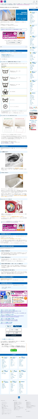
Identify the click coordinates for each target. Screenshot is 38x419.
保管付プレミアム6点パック (17, 404)
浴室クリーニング (3, 404)
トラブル (31, 87)
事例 (30, 88)
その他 (11, 378)
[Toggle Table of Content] (26, 46)
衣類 (30, 101)
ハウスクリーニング (3, 400)
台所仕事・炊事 (21, 385)
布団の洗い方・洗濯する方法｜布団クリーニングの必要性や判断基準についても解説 (12, 29)
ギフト (26, 409)
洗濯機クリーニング (4, 407)
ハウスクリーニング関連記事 (14, 357)
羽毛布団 (12, 386)
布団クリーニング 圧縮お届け (17, 406)
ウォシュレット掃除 (13, 375)
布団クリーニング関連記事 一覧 (9, 326)
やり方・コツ (3, 372)
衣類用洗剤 (3, 385)
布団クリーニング (16, 405)
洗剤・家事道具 (21, 386)
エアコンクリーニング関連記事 (6, 357)
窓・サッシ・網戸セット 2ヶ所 (5, 406)
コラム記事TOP (14, 354)
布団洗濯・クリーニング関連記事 (14, 381)
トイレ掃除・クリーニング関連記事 (14, 371)
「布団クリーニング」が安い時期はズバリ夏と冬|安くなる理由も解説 (9, 320)
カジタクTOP (13, 335)
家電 (30, 100)
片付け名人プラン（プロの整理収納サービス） (31, 405)
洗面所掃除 (12, 374)
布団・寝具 (31, 102)
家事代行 (26, 400)
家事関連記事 (22, 381)
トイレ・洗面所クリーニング (5, 405)
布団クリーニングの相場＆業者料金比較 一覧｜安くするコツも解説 (9, 319)
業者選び (21, 377)
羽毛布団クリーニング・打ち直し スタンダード (19, 407)
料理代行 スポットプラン (28, 404)
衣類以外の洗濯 (32, 77)
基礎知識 (21, 375)
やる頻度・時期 (21, 374)
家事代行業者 (21, 384)
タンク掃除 (12, 376)
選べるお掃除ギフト (28, 411)
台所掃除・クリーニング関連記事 (6, 371)
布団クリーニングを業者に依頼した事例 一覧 (6, 323)
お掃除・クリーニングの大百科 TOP (17, 326)
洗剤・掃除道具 (4, 373)
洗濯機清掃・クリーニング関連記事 (23, 371)
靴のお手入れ (3, 386)
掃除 (20, 383)
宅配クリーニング (15, 400)
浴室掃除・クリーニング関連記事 (23, 357)
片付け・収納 (32, 98)
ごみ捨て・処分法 (32, 99)
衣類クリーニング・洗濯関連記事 (6, 381)
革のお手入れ (32, 103)
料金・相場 (21, 376)
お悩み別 (12, 373)
